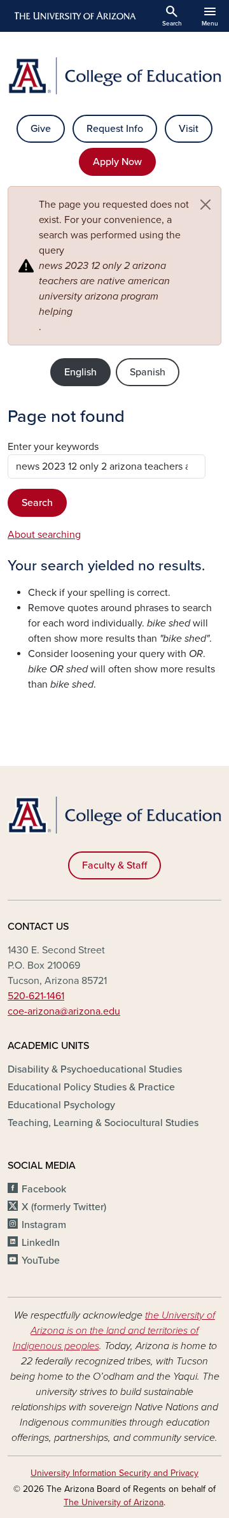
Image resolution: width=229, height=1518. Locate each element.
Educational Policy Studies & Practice (91, 1087)
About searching (44, 534)
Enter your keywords (53, 446)
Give (41, 128)
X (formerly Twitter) (64, 1207)
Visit (188, 128)
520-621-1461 (36, 996)
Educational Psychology (61, 1105)
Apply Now (117, 161)
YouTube (41, 1260)
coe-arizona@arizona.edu (64, 1011)
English (80, 372)
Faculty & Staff (114, 865)
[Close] (205, 204)
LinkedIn (41, 1242)
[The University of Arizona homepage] (74, 16)
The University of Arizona (113, 1502)
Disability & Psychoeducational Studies (95, 1069)
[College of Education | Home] (114, 75)
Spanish (147, 372)
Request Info (115, 128)
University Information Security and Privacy (114, 1473)
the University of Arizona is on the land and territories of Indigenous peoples (114, 1330)
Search (37, 502)
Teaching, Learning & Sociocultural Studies (103, 1123)
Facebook (44, 1189)
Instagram (44, 1224)
